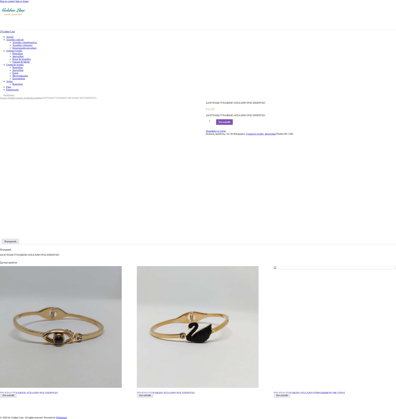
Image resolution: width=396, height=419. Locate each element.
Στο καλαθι (224, 122)
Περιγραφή (10, 241)
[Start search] (394, 23)
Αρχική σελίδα (7, 98)
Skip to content (7, 1)
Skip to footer (22, 1)
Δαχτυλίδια (35, 98)
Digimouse (61, 417)
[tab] (10, 241)
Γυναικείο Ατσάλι (22, 98)
